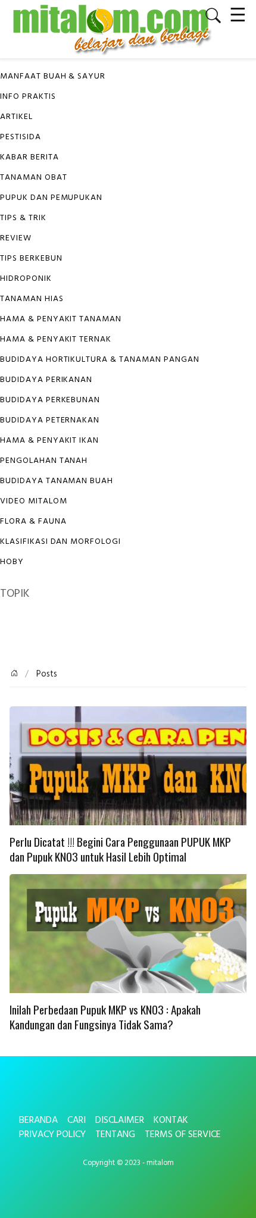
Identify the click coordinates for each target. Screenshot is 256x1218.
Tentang (115, 1134)
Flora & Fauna (33, 521)
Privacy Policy (52, 1134)
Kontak (171, 1120)
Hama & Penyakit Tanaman (60, 319)
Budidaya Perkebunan (50, 400)
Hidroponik (26, 279)
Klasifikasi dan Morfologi (60, 542)
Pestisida (20, 137)
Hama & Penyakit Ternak (55, 339)
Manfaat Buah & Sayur (52, 76)
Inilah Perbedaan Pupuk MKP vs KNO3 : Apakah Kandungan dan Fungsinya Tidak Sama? (105, 1017)
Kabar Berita (29, 157)
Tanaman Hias (32, 299)
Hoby (12, 562)
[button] (208, 15)
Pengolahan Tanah (44, 461)
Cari (76, 1120)
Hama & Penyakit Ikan (49, 440)
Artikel (16, 117)
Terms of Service (183, 1134)
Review (16, 238)
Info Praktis (28, 97)
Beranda (38, 1120)
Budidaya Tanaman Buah (56, 481)
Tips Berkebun (31, 258)
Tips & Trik (23, 218)
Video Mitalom (33, 501)
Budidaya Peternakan (49, 420)
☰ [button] (237, 13)
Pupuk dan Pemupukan (51, 198)
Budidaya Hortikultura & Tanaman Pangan (99, 360)
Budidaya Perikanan (46, 380)
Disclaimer (119, 1120)
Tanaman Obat (33, 177)
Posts (45, 674)
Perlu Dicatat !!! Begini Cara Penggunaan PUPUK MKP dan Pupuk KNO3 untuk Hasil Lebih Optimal (120, 850)
